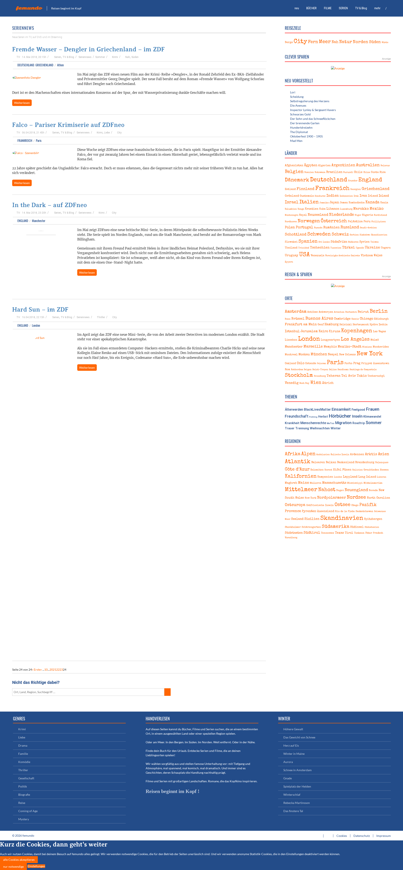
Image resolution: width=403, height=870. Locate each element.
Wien (315, 383)
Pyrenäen (309, 511)
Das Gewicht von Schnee (299, 737)
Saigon (307, 370)
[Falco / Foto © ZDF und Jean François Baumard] (25, 153)
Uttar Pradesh (374, 533)
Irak (356, 196)
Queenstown (381, 363)
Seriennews (85, 57)
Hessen (384, 470)
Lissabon (291, 340)
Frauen (372, 409)
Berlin (379, 311)
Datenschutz (361, 835)
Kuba (322, 209)
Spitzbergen (373, 519)
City (119, 132)
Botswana (320, 172)
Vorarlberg (291, 538)
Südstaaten (294, 532)
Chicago (366, 319)
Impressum (383, 835)
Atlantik (297, 462)
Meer (325, 41)
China (366, 172)
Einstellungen (36, 866)
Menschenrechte (313, 423)
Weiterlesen (22, 103)
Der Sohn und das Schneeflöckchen (312, 118)
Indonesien (346, 196)
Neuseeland (318, 215)
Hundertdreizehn (301, 127)
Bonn (287, 319)
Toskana (359, 533)
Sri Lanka (324, 242)
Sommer (100, 57)
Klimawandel (372, 416)
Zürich (328, 383)
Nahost (326, 489)
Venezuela (317, 255)
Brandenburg (364, 462)
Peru (367, 221)
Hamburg (331, 324)
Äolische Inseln (340, 455)
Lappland (350, 476)
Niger (358, 215)
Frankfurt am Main (301, 324)
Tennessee (327, 533)
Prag (356, 363)
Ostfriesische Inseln (320, 505)
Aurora (288, 762)
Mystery (23, 819)
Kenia (384, 202)
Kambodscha (357, 202)
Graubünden (371, 470)
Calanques (381, 462)
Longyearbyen (330, 340)
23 (61, 669)
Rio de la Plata (345, 511)
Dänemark (297, 180)
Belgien (294, 172)
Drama (22, 745)
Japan (334, 202)
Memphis (330, 346)
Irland (373, 196)
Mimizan (367, 347)
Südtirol (312, 533)
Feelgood (358, 409)
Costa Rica (378, 172)
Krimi (115, 57)
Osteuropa (295, 505)
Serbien (354, 235)
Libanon (332, 208)
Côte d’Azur (297, 469)
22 (58, 669)
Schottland (295, 234)
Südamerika (335, 526)
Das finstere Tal (293, 811)
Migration (343, 423)
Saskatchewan (364, 511)
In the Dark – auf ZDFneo (49, 205)
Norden (360, 42)
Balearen (318, 462)
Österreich (334, 221)
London (36, 325)
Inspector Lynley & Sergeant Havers (313, 110)
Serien (57, 57)
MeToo (330, 423)
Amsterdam (295, 312)
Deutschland (25, 65)
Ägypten (310, 165)
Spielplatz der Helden (297, 786)
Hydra (374, 324)
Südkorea (353, 242)
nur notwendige (13, 866)
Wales (378, 255)
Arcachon (339, 312)
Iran (363, 196)
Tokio (362, 376)
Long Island (367, 476)
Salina (333, 370)
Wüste (385, 43)
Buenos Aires (319, 319)
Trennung (302, 428)
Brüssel (298, 319)
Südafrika (339, 241)
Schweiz (340, 235)
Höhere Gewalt (293, 729)
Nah (127, 57)
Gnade (287, 778)
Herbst (323, 416)
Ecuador (352, 181)
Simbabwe (365, 235)
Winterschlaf (291, 794)
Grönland (292, 196)
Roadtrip (358, 423)
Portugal (304, 227)
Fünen (346, 469)
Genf (321, 324)
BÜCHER (311, 8)
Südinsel (357, 527)
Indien (332, 196)
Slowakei (291, 242)
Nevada (373, 490)
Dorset (328, 470)
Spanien (308, 241)
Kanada (372, 202)
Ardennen (357, 454)
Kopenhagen (356, 331)
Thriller (101, 317)
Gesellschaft (26, 778)
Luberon (381, 477)
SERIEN (343, 8)
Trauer (289, 428)
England (22, 220)
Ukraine (372, 248)
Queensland (325, 511)
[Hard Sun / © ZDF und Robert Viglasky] (41, 493)
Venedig (291, 383)
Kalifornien (301, 476)
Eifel (337, 469)
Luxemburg (346, 209)
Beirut (363, 312)
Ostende (310, 363)
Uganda (360, 248)
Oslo (300, 363)
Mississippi (355, 483)
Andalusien (323, 455)
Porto (348, 363)
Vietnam (367, 255)
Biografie (24, 794)
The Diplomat (299, 132)
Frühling (313, 417)
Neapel (333, 354)
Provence (293, 511)
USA (304, 255)
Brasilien (334, 172)
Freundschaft (296, 416)
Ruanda (318, 228)
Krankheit (292, 423)
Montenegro (291, 215)
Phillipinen (378, 222)
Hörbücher (340, 416)
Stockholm (299, 375)
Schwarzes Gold (300, 114)
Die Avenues (298, 105)
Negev (340, 490)
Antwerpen (326, 312)
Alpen (308, 454)
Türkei (348, 248)
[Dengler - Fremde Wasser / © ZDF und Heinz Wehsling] (26, 78)
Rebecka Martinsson (296, 803)
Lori (292, 92)
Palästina (355, 221)
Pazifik (368, 505)
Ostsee (343, 505)
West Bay (304, 383)
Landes (338, 477)
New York (370, 354)
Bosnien (309, 172)
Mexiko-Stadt (349, 347)
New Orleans (347, 354)
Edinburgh (381, 319)
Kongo (301, 209)
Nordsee (356, 497)
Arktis (371, 454)
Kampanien (325, 476)
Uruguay (291, 255)
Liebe (107, 132)
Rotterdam (297, 370)
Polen (290, 227)
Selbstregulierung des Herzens (309, 101)
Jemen (344, 202)
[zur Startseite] (389, 8)
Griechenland (44, 65)
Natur (345, 42)
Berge (289, 42)
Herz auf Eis (291, 745)
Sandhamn (343, 370)
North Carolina (378, 497)
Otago (355, 505)
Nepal (303, 215)
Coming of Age (28, 811)
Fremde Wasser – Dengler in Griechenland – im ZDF (88, 49)
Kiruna (334, 331)
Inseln (357, 416)
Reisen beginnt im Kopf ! (172, 791)
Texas (339, 532)
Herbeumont (361, 324)
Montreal (291, 354)
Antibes (312, 312)
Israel (291, 202)
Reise (21, 803)
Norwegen (309, 221)
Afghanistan (294, 165)
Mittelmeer (301, 490)
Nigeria (367, 215)
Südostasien (372, 527)
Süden (135, 57)
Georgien (355, 189)
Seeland (297, 519)
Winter (336, 428)
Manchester (38, 220)
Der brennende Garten (304, 123)
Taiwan (374, 242)
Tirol (349, 533)
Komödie (24, 762)
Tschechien (320, 248)
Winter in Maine (294, 753)
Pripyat (366, 363)
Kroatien (311, 209)
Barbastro (351, 312)
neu (296, 8)
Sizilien (311, 519)
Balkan (331, 462)
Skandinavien (379, 235)
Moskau (304, 354)
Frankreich (24, 140)
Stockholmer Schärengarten (303, 527)
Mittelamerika (373, 483)
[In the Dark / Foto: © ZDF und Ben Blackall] (41, 260)
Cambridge (342, 318)
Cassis (355, 319)
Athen (60, 65)
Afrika (292, 454)
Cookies (341, 835)
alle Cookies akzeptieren (19, 859)
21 (54, 669)
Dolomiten (317, 470)
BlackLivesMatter (317, 409)
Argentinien (343, 165)
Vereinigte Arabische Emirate (342, 256)
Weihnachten (320, 428)
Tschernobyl (376, 376)
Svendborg (320, 376)
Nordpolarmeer (331, 498)
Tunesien (335, 248)
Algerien (324, 165)
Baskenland (345, 462)
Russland (349, 228)
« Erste (36, 669)
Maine (303, 483)
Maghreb (291, 483)
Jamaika (324, 203)
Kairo (323, 331)
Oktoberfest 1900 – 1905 (306, 136)
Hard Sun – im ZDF (40, 309)
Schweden (319, 234)
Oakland (290, 363)
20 (51, 669)
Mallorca (315, 483)
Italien (309, 202)
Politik (22, 786)
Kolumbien (291, 209)
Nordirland (380, 215)
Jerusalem (309, 331)
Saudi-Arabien (368, 228)
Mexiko (377, 209)
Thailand (291, 248)
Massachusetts (334, 483)
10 (46, 669)
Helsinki (345, 324)
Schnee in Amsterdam (297, 770)
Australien (368, 165)
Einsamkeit (341, 409)
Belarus (385, 166)
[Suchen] (167, 692)
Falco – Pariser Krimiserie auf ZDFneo (68, 124)
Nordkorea (291, 222)
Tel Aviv (348, 376)
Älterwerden (294, 409)
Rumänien (331, 227)
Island (384, 195)
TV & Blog (361, 8)
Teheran (333, 376)
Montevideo (381, 347)
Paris (39, 140)
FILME (327, 8)
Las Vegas (379, 331)
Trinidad (303, 248)
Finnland (305, 189)
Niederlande (341, 215)
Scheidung (297, 96)
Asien (383, 454)
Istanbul (292, 331)
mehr (377, 8)
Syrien (364, 241)
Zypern (289, 262)
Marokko (361, 209)
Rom (287, 369)
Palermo (321, 364)
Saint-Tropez (320, 370)
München (319, 354)
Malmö (374, 340)
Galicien (357, 470)
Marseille (313, 347)
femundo (29, 8)
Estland (290, 189)
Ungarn (386, 248)
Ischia (383, 324)
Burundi (348, 172)
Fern (313, 42)
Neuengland (356, 490)
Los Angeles (355, 339)
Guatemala (307, 196)
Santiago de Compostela (363, 370)
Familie (23, 753)
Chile (358, 172)
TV (18, 57)
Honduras (320, 196)
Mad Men (296, 140)
